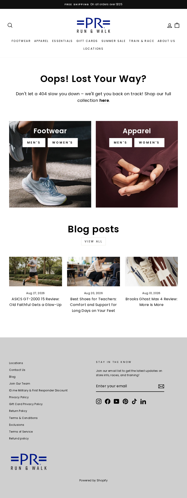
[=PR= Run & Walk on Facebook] (107, 401)
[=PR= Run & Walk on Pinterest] (125, 401)
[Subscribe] (161, 386)
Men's (34, 142)
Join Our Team (19, 383)
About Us (166, 41)
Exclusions (16, 425)
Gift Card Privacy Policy (26, 404)
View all (94, 241)
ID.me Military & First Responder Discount (38, 390)
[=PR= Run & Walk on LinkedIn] (143, 401)
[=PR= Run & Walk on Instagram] (98, 401)
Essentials (62, 41)
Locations (93, 49)
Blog (12, 377)
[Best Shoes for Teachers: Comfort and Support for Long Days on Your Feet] (93, 271)
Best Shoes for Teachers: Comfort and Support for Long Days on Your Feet (93, 304)
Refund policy (19, 438)
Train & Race (141, 41)
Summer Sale (113, 41)
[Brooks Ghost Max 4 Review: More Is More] (151, 271)
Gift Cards (87, 41)
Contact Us (17, 370)
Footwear (21, 41)
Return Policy (18, 411)
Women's (62, 142)
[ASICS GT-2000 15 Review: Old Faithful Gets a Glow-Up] (35, 271)
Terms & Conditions (23, 418)
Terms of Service (21, 432)
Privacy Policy (19, 397)
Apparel (41, 41)
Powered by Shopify (93, 480)
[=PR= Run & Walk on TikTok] (134, 401)
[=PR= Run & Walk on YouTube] (116, 401)
